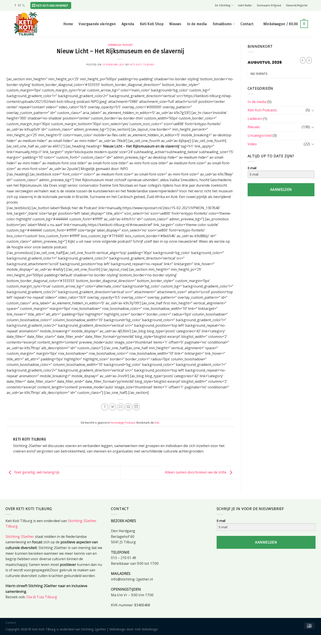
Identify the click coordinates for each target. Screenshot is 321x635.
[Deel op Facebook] (104, 406)
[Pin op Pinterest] (128, 406)
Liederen (255, 118)
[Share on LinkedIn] (136, 406)
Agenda (128, 24)
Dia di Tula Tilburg (41, 597)
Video (252, 144)
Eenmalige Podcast (120, 45)
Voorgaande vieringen (97, 24)
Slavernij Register (297, 5)
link (157, 423)
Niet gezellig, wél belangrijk (37, 472)
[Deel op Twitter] (112, 406)
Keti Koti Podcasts (262, 110)
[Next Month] (309, 60)
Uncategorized (260, 135)
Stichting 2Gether (19, 536)
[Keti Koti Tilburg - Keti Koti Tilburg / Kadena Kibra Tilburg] (35, 24)
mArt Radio (245, 5)
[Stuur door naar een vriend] (120, 406)
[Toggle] (312, 110)
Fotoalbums (222, 24)
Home (68, 24)
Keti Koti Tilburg (142, 64)
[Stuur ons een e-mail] (19, 5)
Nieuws (175, 24)
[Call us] (23, 5)
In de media (197, 24)
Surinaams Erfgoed (269, 5)
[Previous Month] (302, 60)
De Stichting (222, 5)
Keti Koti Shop (152, 24)
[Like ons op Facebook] (15, 5)
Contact (246, 24)
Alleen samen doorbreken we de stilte (196, 472)
